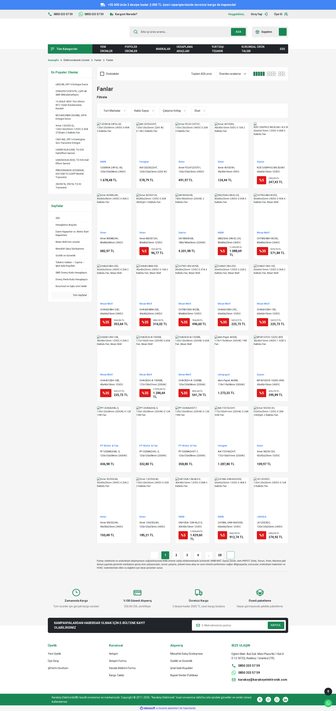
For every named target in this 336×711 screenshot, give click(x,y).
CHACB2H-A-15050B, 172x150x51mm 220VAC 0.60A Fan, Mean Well (152, 382)
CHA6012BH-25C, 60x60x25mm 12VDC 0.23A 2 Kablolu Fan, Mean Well (229, 312)
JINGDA (261, 516)
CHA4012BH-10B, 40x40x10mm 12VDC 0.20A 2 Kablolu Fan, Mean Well (111, 382)
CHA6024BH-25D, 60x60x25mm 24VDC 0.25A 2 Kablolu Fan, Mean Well (111, 312)
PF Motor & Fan (109, 445)
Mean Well (263, 232)
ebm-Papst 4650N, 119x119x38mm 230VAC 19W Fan (231, 382)
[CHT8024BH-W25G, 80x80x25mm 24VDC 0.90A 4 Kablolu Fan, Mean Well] (271, 210)
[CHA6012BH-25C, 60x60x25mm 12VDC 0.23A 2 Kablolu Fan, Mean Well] (232, 281)
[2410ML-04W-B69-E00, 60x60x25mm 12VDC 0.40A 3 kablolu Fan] (232, 494)
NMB (103, 161)
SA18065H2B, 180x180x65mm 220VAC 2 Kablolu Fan (192, 241)
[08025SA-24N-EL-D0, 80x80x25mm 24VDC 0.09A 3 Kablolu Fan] (232, 210)
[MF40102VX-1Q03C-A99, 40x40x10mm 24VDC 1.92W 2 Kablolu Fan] (271, 352)
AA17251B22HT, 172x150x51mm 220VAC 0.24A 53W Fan (231, 454)
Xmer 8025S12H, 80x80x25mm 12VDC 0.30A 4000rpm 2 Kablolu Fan (150, 241)
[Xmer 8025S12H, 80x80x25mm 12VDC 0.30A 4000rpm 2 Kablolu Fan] (153, 210)
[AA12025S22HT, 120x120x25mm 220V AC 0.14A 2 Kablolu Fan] (153, 139)
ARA (238, 31)
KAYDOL (276, 625)
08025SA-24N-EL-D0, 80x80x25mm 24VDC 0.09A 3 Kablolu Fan (229, 241)
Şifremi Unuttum (58, 668)
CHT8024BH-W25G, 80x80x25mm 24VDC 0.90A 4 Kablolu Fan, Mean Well (268, 241)
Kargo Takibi (116, 675)
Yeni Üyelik (54, 653)
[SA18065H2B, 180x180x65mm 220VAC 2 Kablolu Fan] (192, 210)
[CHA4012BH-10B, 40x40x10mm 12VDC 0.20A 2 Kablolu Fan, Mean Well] (114, 352)
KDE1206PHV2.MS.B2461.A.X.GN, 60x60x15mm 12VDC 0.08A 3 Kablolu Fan (271, 170)
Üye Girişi (53, 660)
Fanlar (109, 60)
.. (209, 555)
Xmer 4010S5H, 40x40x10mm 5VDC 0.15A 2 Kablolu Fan (229, 170)
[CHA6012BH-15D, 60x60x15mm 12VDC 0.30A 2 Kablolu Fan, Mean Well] (271, 281)
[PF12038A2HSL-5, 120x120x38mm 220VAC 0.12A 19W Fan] (153, 423)
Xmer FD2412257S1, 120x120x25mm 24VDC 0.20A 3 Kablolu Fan (191, 170)
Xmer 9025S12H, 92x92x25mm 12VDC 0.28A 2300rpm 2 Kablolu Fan (268, 454)
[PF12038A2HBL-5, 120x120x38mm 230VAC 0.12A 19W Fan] (114, 423)
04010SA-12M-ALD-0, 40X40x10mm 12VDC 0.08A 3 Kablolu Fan (190, 525)
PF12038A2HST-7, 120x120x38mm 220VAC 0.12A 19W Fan (192, 454)
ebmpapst (224, 374)
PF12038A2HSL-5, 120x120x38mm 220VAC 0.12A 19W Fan (152, 454)
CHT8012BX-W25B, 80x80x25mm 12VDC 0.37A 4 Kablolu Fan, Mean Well (189, 312)
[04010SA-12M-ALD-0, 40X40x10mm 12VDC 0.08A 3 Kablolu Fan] (192, 494)
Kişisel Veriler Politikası (184, 675)
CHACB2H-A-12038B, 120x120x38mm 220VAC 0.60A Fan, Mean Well (192, 382)
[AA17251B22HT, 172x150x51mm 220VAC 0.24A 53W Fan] (232, 423)
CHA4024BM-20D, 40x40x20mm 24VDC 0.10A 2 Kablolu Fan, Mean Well (150, 312)
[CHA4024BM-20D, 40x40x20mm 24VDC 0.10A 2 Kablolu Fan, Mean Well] (153, 281)
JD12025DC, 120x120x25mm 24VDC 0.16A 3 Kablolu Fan (270, 525)
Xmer (181, 161)
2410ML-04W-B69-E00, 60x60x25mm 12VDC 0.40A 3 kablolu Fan (230, 525)
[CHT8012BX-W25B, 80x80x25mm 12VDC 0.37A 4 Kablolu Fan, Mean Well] (192, 281)
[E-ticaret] (167, 708)
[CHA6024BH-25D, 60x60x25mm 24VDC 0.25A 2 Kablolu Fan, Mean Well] (114, 281)
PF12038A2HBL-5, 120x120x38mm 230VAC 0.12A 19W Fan (113, 454)
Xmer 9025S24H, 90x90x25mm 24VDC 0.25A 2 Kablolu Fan (111, 525)
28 (219, 555)
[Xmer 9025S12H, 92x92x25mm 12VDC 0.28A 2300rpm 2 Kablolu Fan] (271, 423)
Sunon (260, 161)
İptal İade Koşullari (181, 668)
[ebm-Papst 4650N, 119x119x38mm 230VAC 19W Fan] (232, 352)
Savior (182, 232)
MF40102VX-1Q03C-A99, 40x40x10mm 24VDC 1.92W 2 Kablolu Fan (270, 382)
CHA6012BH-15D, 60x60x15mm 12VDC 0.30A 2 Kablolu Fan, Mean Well (268, 312)
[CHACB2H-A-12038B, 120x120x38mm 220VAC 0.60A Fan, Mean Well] (192, 352)
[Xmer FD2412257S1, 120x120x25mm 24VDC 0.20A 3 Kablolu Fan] (192, 139)
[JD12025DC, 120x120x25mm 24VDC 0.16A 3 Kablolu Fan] (271, 494)
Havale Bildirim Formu (122, 668)
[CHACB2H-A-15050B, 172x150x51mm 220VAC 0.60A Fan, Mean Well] (153, 352)
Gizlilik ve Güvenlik (181, 660)
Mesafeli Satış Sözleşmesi (186, 653)
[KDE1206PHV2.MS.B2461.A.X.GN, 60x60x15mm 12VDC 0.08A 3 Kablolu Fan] (271, 139)
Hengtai (144, 161)
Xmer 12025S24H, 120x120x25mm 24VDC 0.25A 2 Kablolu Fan (152, 525)
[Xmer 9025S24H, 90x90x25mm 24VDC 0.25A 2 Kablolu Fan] (114, 494)
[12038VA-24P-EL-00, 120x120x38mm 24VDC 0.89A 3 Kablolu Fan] (114, 139)
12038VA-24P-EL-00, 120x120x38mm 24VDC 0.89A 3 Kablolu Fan (113, 170)
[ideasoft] (147, 708)
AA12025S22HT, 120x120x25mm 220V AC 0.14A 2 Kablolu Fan (153, 170)
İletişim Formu (118, 660)
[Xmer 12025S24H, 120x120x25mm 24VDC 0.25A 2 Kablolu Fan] (153, 494)
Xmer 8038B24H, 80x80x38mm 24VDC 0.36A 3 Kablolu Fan (111, 241)
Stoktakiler (112, 73)
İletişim (113, 653)
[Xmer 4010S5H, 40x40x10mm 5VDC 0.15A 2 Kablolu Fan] (232, 139)
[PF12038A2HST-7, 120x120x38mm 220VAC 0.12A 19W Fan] (192, 423)
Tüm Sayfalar (79, 295)
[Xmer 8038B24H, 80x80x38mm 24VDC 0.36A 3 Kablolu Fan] (114, 210)
